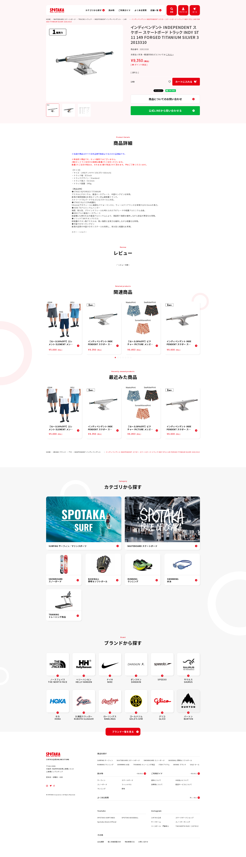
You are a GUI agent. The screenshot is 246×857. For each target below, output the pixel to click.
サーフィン (101, 780)
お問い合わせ (143, 842)
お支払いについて (182, 780)
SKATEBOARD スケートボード (64, 19)
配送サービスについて (184, 784)
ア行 (70, 452)
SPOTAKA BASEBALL (130, 817)
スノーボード (102, 784)
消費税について (157, 784)
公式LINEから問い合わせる (165, 110)
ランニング (101, 789)
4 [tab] (123, 357)
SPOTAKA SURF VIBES (106, 817)
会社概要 (100, 842)
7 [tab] (130, 357)
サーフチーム (156, 822)
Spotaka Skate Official (106, 822)
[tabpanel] (64, 328)
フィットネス (127, 784)
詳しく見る (193, 798)
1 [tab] (115, 357)
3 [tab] (120, 357)
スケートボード (127, 780)
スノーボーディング (183, 822)
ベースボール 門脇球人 (160, 826)
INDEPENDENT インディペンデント (108, 19)
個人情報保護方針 (114, 842)
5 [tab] (125, 357)
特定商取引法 (130, 842)
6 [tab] (128, 357)
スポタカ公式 (156, 817)
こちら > (170, 54)
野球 (123, 789)
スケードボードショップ (185, 817)
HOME (48, 19)
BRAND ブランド (59, 452)
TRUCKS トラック (85, 19)
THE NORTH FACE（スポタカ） (188, 826)
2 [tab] (118, 357)
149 (125, 19)
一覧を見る (139, 773)
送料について (156, 780)
